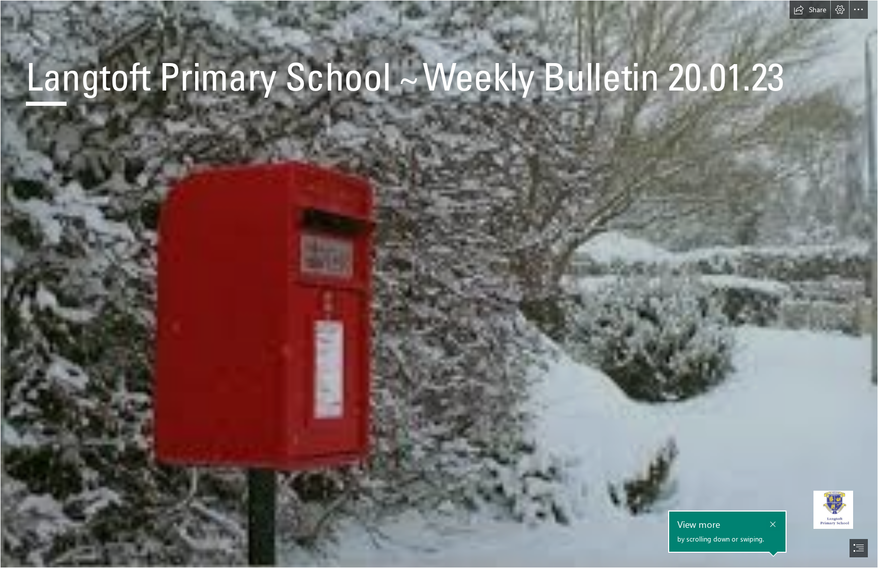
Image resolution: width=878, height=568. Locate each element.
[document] (439, 284)
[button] (810, 10)
